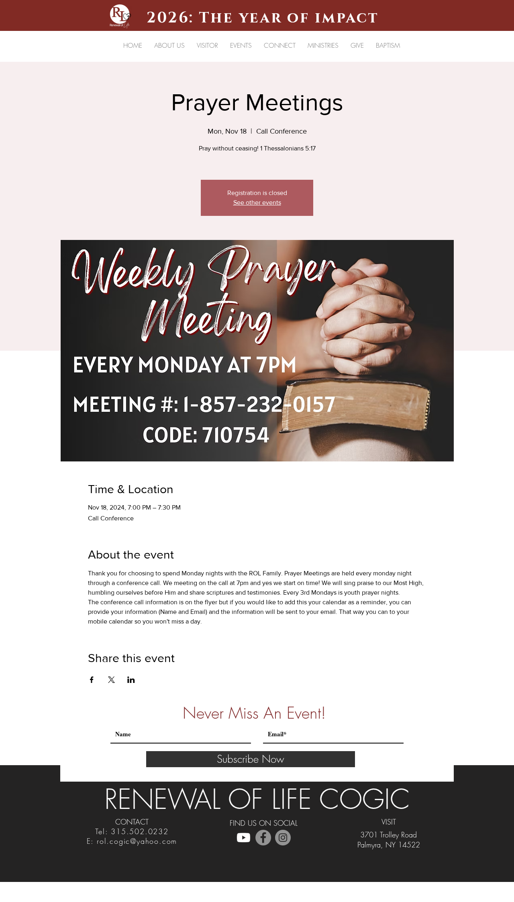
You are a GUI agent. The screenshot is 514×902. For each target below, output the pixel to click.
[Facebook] (263, 837)
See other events (257, 202)
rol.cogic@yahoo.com (137, 841)
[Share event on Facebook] (92, 679)
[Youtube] (243, 837)
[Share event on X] (111, 679)
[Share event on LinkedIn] (131, 679)
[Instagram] (283, 837)
